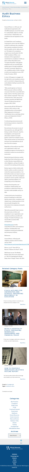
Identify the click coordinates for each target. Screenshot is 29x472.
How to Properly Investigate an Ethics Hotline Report (14, 369)
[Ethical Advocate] (14, 447)
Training (14, 424)
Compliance (14, 403)
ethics (13, 386)
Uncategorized (10, 384)
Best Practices (14, 401)
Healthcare (14, 413)
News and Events (14, 419)
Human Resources (14, 415)
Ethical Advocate (8, 224)
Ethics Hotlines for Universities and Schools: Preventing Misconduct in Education (13, 294)
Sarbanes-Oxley (14, 420)
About (14, 460)
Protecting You (14, 456)
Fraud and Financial (15, 409)
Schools (15, 422)
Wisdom (14, 458)
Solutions (14, 454)
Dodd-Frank (14, 405)
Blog (14, 464)
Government (14, 411)
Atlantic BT (14, 467)
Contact (14, 462)
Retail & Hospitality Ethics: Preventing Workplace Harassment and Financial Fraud (13, 332)
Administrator (10, 20)
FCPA (14, 407)
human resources (14, 417)
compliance (8, 386)
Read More (22, 304)
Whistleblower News (14, 428)
